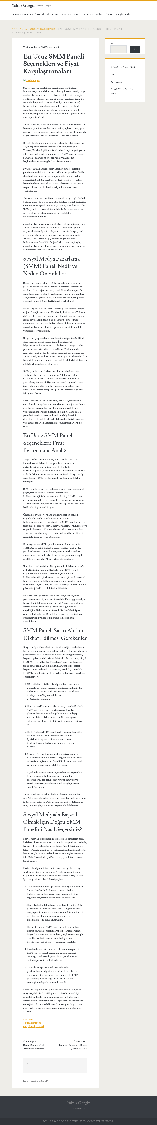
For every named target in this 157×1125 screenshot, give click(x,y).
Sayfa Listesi (70, 14)
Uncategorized (42, 29)
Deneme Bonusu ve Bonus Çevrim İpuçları (73, 1046)
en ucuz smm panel (33, 1022)
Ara (112, 43)
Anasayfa (19, 29)
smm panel (28, 1019)
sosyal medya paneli (33, 1026)
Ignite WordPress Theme (62, 1121)
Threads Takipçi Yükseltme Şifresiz (106, 14)
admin (57, 47)
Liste (55, 14)
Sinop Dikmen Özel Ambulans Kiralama (33, 1046)
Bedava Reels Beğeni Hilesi (31, 14)
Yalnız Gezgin (23, 5)
